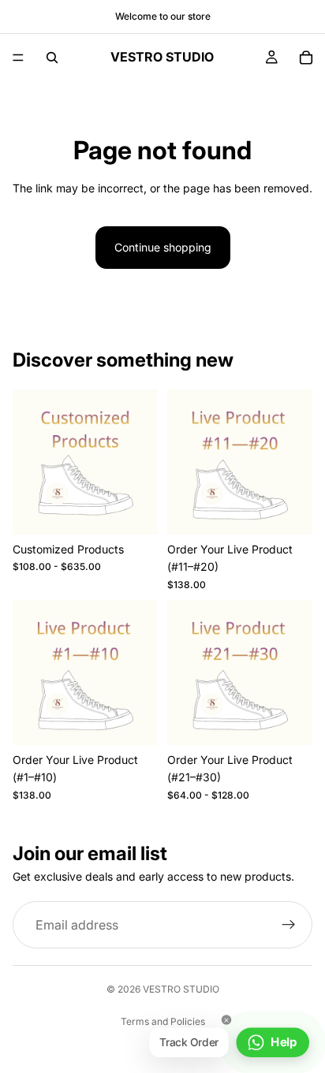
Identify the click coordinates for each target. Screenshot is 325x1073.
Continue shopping (162, 247)
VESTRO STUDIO (181, 989)
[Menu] (18, 57)
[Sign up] (288, 924)
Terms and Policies (163, 1021)
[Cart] (306, 57)
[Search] (52, 57)
